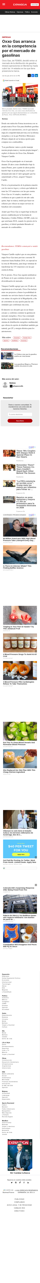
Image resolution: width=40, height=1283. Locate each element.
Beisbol (5, 1107)
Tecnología (6, 984)
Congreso (5, 1001)
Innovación (6, 1083)
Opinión (5, 1007)
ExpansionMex (25, 1182)
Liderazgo (6, 1095)
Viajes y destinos (8, 1126)
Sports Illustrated (8, 1103)
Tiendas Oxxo (27, 337)
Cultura (4, 1027)
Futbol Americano (8, 1109)
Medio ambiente (8, 1074)
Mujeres (5, 990)
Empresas (20, 12)
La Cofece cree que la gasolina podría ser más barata (25, 355)
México (4, 999)
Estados (5, 1005)
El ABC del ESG (7, 1085)
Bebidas (5, 1124)
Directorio (19, 1211)
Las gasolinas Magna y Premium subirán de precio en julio (26, 365)
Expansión (6, 974)
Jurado (4, 1134)
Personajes (6, 1128)
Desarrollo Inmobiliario (10, 1062)
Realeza (5, 1017)
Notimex (12, 383)
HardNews (15, 340)
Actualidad (6, 1093)
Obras (4, 986)
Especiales (6, 1099)
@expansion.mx (20, 1182)
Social (4, 1076)
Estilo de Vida (7, 1132)
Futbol (4, 1105)
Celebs (4, 1036)
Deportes (5, 1048)
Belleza (5, 1023)
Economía (34, 12)
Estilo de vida (7, 1039)
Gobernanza (6, 1077)
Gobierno (5, 997)
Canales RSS (19, 1208)
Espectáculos (7, 1015)
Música (4, 1052)
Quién (4, 1013)
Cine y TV (5, 1050)
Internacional (7, 982)
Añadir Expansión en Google (12, 80)
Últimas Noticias (10, 12)
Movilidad (5, 1079)
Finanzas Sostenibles (10, 1081)
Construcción (7, 1060)
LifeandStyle (6, 992)
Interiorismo (6, 1068)
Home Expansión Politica (11, 978)
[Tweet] (29, 75)
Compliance (19, 1202)
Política (27, 12)
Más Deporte (6, 1113)
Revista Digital (34, 4)
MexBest (5, 1121)
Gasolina (6, 340)
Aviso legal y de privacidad (19, 1205)
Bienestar (5, 1130)
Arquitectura (6, 1066)
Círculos (5, 1019)
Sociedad (5, 1009)
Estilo (4, 1044)
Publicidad (19, 1199)
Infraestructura (7, 1064)
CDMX (4, 1003)
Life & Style (6, 1043)
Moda (4, 1021)
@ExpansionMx (18, 386)
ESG (3, 988)
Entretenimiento (8, 1046)
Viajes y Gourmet (8, 1025)
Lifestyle (5, 1115)
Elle (3, 1031)
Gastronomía (6, 1122)
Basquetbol (6, 1111)
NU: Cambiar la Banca (20, 1173)
